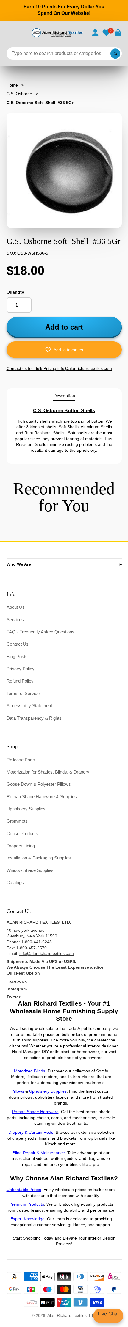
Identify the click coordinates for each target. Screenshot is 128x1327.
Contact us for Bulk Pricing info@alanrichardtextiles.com (59, 368)
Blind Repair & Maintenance (39, 1152)
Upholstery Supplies (26, 808)
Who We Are (19, 564)
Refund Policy (20, 680)
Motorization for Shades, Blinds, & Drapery (48, 771)
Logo (57, 33)
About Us (16, 607)
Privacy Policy (21, 668)
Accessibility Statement (29, 705)
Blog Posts (17, 656)
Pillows (17, 1091)
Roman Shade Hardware (35, 1111)
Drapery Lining (21, 845)
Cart (118, 32)
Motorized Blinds (29, 1071)
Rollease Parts (21, 759)
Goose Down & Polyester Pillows (39, 784)
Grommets (17, 821)
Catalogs (15, 882)
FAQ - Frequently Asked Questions (40, 631)
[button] (64, 349)
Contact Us (18, 644)
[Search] (115, 53)
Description (64, 395)
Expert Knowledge (27, 1218)
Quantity (15, 292)
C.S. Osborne (19, 93)
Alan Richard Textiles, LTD (72, 1315)
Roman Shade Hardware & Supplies (42, 796)
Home (12, 85)
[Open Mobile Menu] (14, 33)
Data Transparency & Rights (34, 718)
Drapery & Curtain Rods (30, 1132)
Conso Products (22, 833)
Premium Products (26, 1204)
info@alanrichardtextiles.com (46, 953)
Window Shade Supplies (30, 870)
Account (95, 32)
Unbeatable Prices (24, 1189)
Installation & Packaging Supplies (39, 857)
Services (15, 619)
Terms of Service (23, 693)
